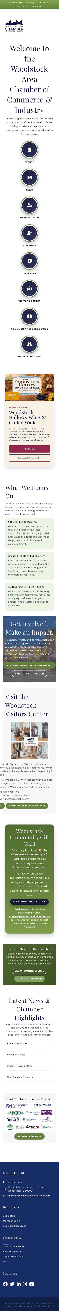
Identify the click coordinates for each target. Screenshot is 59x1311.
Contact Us (36, 6)
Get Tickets (29, 449)
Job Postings (44, 3)
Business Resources (14, 1225)
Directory (30, 3)
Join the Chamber (29, 978)
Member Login (15, 3)
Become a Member (29, 1136)
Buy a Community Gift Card (29, 902)
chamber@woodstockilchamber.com (29, 1195)
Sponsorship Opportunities (29, 458)
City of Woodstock (13, 1256)
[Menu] (54, 26)
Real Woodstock (12, 1251)
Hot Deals (22, 6)
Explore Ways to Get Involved (30, 665)
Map (5, 1261)
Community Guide (13, 1246)
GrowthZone (48, 1306)
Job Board (9, 1215)
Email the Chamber (29, 673)
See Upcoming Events (29, 970)
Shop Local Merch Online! (27, 805)
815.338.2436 (15, 1182)
